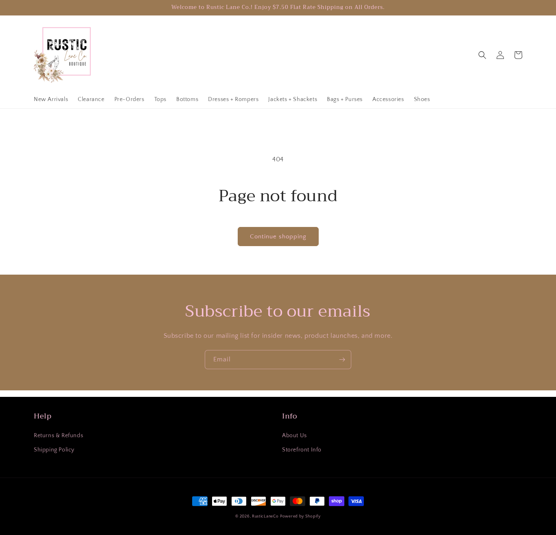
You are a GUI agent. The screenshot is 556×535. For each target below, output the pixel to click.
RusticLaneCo (265, 516)
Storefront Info (302, 450)
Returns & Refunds (58, 435)
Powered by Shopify (300, 516)
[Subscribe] (342, 359)
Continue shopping (278, 236)
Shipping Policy (54, 450)
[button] (482, 55)
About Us (294, 435)
